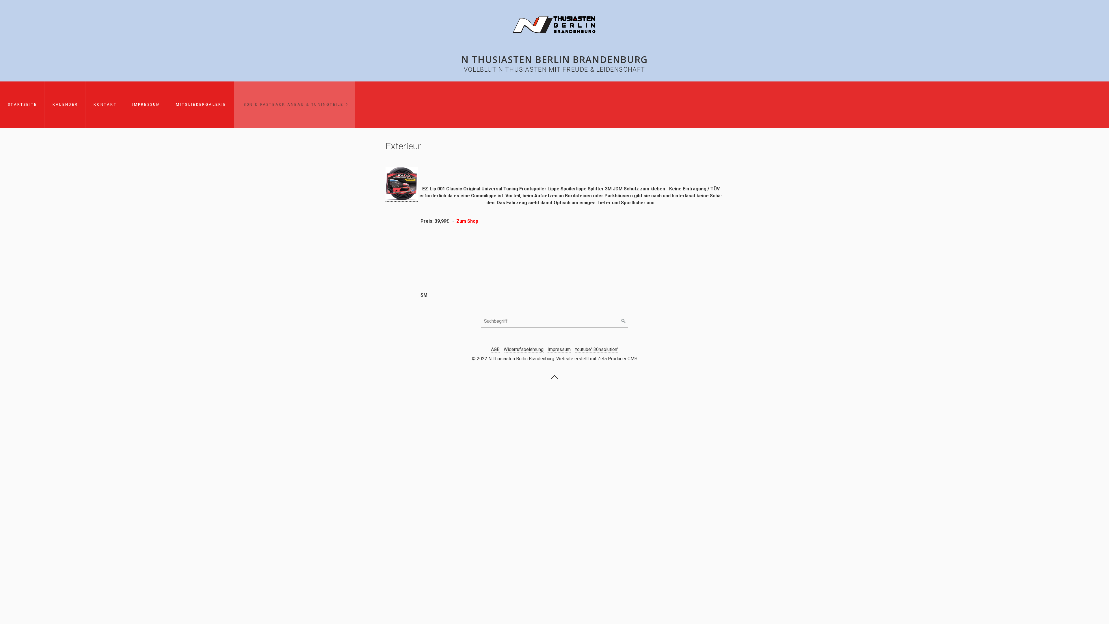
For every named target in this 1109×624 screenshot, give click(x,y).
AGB (495, 349)
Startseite (22, 104)
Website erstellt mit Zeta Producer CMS (596, 358)
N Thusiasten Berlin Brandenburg (554, 59)
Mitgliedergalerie (201, 104)
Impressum (146, 104)
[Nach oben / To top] (554, 378)
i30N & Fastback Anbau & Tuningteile (292, 104)
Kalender (65, 104)
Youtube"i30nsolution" (596, 349)
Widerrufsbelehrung (524, 349)
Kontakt (105, 104)
